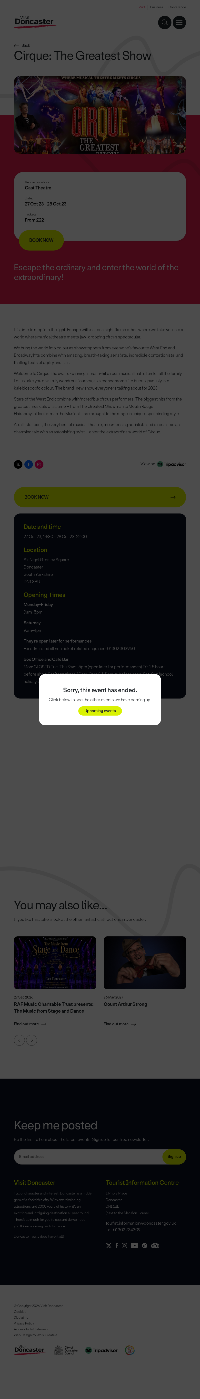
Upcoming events (100, 710)
